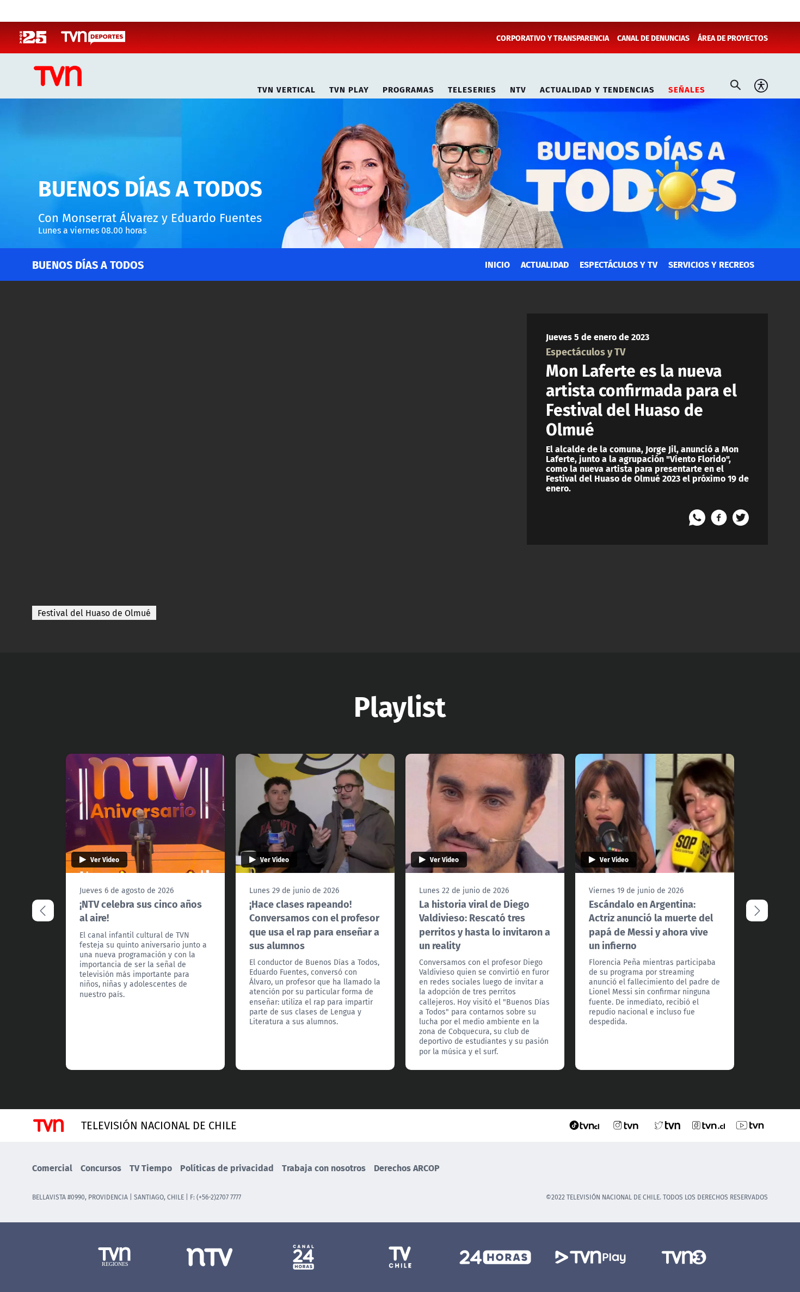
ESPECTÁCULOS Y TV (618, 264)
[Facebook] (719, 517)
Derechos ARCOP (407, 1167)
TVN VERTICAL (286, 88)
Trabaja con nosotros (324, 1167)
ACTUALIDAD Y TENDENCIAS (597, 88)
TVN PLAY (349, 88)
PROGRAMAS (408, 88)
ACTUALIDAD (545, 264)
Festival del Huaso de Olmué (94, 612)
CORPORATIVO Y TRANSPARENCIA (552, 38)
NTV (518, 88)
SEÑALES (686, 88)
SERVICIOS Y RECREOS (711, 264)
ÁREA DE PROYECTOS (733, 38)
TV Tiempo (151, 1167)
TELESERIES (472, 88)
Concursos (101, 1167)
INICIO (497, 264)
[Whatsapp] (697, 517)
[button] (757, 910)
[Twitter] (741, 517)
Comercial (52, 1167)
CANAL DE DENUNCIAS (653, 38)
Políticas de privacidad (227, 1167)
